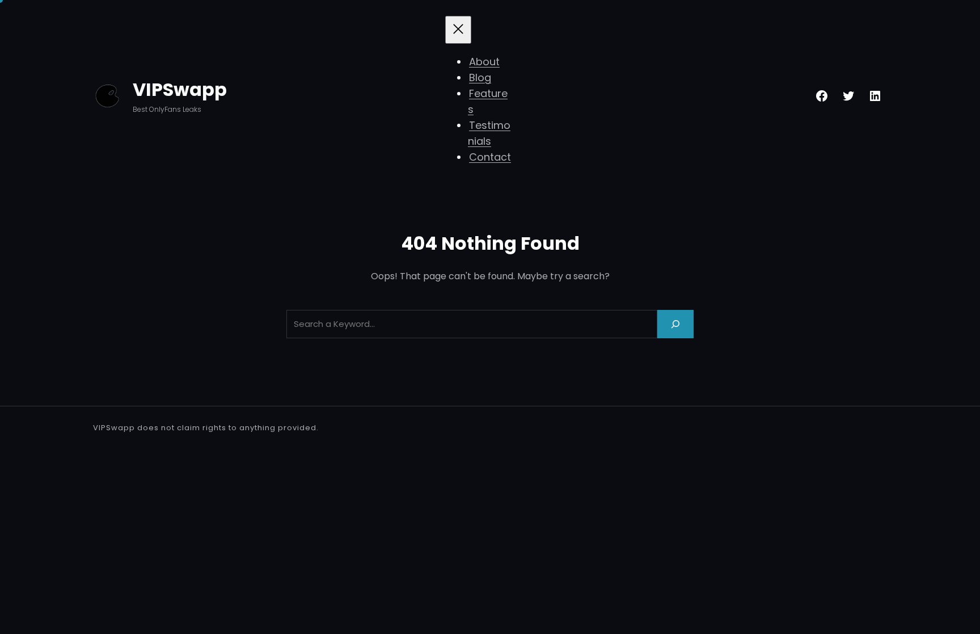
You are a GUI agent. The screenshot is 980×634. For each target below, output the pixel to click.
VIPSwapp (180, 89)
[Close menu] (458, 30)
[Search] (675, 324)
